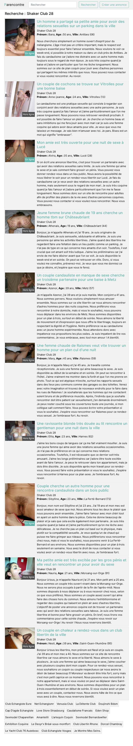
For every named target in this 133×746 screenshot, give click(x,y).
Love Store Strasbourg (50, 710)
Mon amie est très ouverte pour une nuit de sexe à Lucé (80, 144)
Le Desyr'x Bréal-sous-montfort (50, 724)
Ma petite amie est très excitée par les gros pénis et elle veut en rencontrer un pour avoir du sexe (81, 562)
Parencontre (14, 5)
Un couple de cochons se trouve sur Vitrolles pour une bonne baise (80, 86)
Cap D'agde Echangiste (19, 710)
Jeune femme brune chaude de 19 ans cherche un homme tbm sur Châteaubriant (80, 215)
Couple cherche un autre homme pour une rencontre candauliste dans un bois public (73, 488)
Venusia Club (65, 703)
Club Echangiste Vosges (56, 730)
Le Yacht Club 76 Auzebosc (22, 730)
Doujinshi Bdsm (108, 703)
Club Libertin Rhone (85, 724)
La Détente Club (86, 703)
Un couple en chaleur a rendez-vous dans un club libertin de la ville (79, 632)
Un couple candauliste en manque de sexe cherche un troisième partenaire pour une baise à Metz (81, 277)
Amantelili (43, 717)
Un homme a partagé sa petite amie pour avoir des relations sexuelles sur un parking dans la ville (81, 23)
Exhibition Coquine (16, 724)
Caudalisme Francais (79, 710)
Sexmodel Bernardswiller (91, 717)
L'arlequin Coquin (62, 717)
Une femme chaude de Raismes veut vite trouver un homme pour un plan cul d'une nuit (81, 347)
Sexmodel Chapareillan (19, 717)
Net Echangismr (44, 703)
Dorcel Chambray (111, 724)
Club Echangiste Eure (18, 703)
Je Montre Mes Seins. (87, 730)
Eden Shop (102, 710)
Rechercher (88, 4)
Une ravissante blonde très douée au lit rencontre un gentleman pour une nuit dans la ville (82, 425)
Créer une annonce (114, 4)
